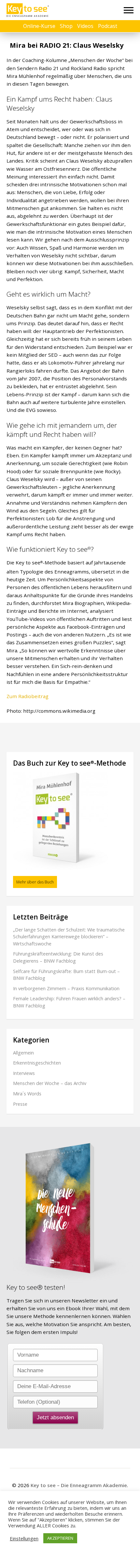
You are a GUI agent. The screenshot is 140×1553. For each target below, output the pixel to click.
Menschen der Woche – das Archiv (49, 1083)
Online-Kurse (39, 26)
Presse (20, 1104)
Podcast (107, 26)
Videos (85, 26)
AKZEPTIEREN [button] (60, 1538)
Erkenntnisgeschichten (37, 1063)
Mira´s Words (27, 1094)
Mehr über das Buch (35, 882)
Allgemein (23, 1053)
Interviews (24, 1073)
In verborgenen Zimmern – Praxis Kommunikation (66, 988)
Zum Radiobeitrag (28, 696)
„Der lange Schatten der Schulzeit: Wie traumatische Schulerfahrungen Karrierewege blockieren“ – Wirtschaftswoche (69, 937)
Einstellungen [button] (24, 1538)
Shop (66, 26)
